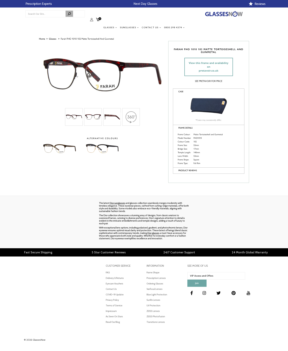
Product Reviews (187, 170)
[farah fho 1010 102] (74, 117)
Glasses (52, 38)
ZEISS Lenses (153, 311)
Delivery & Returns (115, 278)
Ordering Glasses (155, 283)
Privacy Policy (112, 300)
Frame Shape (153, 272)
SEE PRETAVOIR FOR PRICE (208, 81)
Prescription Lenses (156, 278)
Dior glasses (153, 233)
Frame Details (185, 128)
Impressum (111, 311)
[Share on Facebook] (284, 54)
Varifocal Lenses (154, 289)
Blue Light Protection (157, 294)
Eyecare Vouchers (114, 283)
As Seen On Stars (114, 316)
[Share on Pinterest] (284, 69)
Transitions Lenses (156, 322)
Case (180, 91)
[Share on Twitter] (284, 61)
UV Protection (153, 305)
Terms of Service (114, 305)
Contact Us (111, 289)
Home (42, 38)
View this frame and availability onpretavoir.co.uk (208, 66)
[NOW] (69, 14)
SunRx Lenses (153, 300)
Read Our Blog (113, 322)
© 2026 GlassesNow (34, 339)
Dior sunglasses (117, 203)
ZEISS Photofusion (156, 316)
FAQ (108, 272)
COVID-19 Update (115, 294)
